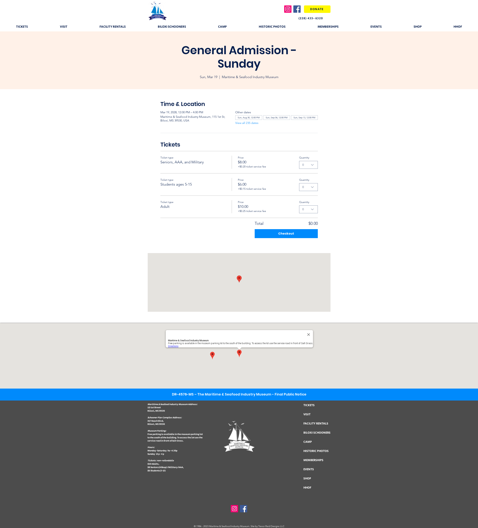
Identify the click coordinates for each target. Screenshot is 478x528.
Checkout (286, 233)
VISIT (307, 414)
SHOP (307, 478)
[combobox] (308, 165)
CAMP (307, 442)
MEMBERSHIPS (313, 460)
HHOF (307, 488)
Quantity (304, 157)
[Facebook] (297, 9)
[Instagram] (287, 9)
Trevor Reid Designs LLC (271, 526)
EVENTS (308, 469)
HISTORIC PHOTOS (316, 451)
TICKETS (309, 405)
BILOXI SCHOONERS (316, 433)
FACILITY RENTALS (315, 423)
